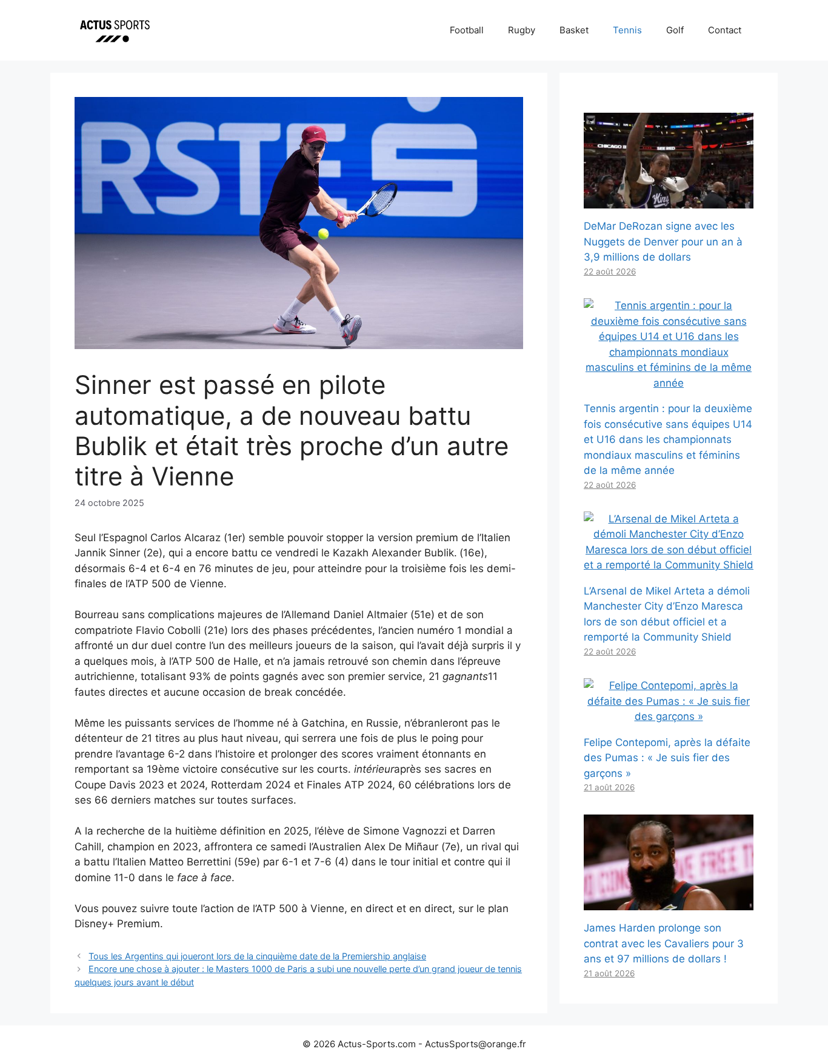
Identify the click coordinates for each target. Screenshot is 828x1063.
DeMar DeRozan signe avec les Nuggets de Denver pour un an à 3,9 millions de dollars (663, 241)
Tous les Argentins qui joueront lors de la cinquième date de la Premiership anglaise (257, 956)
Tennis (627, 30)
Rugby (521, 30)
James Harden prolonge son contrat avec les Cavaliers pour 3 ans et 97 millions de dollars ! (664, 943)
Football (467, 30)
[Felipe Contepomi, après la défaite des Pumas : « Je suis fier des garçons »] (668, 716)
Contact (724, 30)
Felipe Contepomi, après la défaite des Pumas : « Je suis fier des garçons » (667, 757)
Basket (574, 30)
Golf (675, 30)
